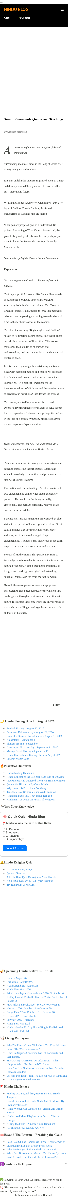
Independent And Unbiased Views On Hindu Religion (36, 780)
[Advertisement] (34, 65)
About (7, 18)
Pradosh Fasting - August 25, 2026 (25, 728)
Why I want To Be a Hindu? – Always (27, 788)
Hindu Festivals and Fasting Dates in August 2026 (34, 755)
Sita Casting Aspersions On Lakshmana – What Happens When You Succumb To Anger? (33, 1062)
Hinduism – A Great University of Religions (31, 799)
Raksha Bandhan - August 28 (22, 985)
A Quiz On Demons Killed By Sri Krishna (30, 881)
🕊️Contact (24, 18)
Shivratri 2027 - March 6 (20, 1020)
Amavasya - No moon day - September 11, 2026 (32, 747)
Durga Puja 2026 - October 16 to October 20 (31, 1012)
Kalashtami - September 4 (21, 740)
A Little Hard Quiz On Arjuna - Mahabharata (31, 877)
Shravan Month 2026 (18, 759)
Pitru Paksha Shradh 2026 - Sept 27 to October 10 (33, 1004)
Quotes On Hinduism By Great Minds (27, 784)
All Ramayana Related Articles (23, 1079)
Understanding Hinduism (20, 773)
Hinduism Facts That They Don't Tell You (29, 795)
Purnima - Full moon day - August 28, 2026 (30, 732)
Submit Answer (14, 848)
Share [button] (56, 705)
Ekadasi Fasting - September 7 (23, 743)
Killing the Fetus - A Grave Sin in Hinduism (31, 1124)
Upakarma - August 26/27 (20, 982)
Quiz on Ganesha (16, 873)
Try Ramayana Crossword (20, 884)
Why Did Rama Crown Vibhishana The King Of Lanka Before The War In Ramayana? (36, 1047)
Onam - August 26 (17, 978)
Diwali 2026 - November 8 (21, 1016)
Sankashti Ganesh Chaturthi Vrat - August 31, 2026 (34, 736)
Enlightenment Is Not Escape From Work (29, 1145)
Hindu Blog (16, 10)
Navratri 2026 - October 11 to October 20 (29, 1008)
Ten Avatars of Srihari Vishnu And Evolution (31, 792)
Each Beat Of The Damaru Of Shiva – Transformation (36, 1142)
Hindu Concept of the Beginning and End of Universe (35, 777)
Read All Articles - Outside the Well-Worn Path (33, 1157)
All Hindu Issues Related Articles (25, 1127)
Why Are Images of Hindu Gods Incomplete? (31, 1149)
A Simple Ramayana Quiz (20, 869)
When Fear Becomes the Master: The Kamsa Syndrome (37, 1153)
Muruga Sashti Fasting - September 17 (27, 751)
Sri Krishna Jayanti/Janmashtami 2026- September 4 (35, 993)
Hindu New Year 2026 (19, 989)
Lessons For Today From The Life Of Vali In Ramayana (37, 1075)
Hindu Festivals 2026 (18, 1023)
